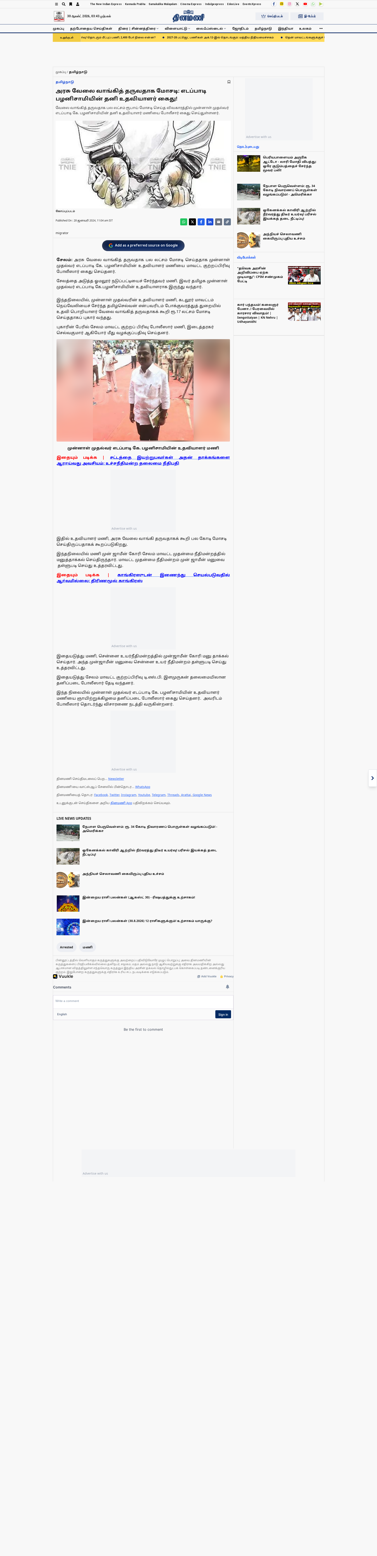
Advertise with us (124, 528)
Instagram (128, 795)
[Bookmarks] (70, 4)
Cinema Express (191, 4)
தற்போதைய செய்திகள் (91, 28)
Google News (202, 795)
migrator (62, 233)
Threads (173, 795)
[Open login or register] (77, 4)
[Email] (218, 221)
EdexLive (233, 4)
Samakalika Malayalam (163, 4)
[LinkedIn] (209, 221)
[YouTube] (305, 4)
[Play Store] (321, 4)
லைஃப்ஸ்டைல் (209, 28)
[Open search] (63, 4)
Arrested (66, 947)
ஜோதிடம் (240, 28)
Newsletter (116, 779)
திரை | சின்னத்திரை (137, 28)
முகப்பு (58, 28)
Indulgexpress (214, 4)
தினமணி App (121, 803)
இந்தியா (285, 28)
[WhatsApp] (313, 4)
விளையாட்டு (176, 28)
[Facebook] (273, 4)
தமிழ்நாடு (263, 28)
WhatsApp (142, 787)
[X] (297, 4)
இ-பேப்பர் (310, 16)
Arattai (186, 795)
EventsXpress (252, 4)
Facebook (101, 795)
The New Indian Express (106, 4)
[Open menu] (56, 4)
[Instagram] (289, 4)
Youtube (144, 795)
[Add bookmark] (229, 82)
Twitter (114, 795)
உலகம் (305, 28)
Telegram (159, 795)
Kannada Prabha (135, 4)
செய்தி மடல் (275, 16)
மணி (88, 947)
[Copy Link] (227, 221)
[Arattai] (281, 3)
